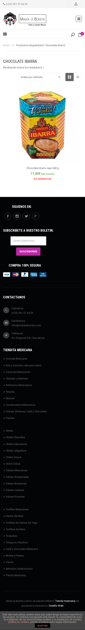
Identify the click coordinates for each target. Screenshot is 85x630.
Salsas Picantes (15, 496)
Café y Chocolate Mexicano (22, 549)
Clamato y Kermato (17, 378)
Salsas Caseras (15, 490)
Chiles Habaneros (16, 444)
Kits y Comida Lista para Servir (24, 365)
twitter (26, 216)
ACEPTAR (42, 625)
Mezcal (10, 398)
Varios (9, 562)
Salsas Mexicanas (16, 470)
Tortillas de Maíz (15, 529)
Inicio (6, 45)
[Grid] (69, 77)
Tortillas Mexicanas (17, 509)
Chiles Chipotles (15, 437)
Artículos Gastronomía (19, 568)
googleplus (35, 216)
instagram (17, 216)
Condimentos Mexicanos (20, 404)
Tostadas (11, 535)
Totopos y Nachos (17, 542)
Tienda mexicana (65, 600)
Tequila (10, 391)
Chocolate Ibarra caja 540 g (42, 168)
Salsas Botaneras (16, 483)
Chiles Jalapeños (16, 450)
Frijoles (10, 418)
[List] (78, 77)
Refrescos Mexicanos (19, 385)
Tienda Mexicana (16, 575)
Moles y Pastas (15, 555)
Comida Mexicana (16, 358)
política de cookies (18, 622)
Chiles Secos (13, 457)
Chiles (9, 430)
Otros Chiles (13, 463)
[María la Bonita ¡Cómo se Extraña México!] (24, 18)
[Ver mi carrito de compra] (80, 35)
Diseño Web (56, 605)
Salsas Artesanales (17, 476)
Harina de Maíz (15, 515)
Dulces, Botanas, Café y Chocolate (26, 411)
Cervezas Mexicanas (18, 372)
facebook (7, 216)
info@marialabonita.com (26, 325)
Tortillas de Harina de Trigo (22, 522)
